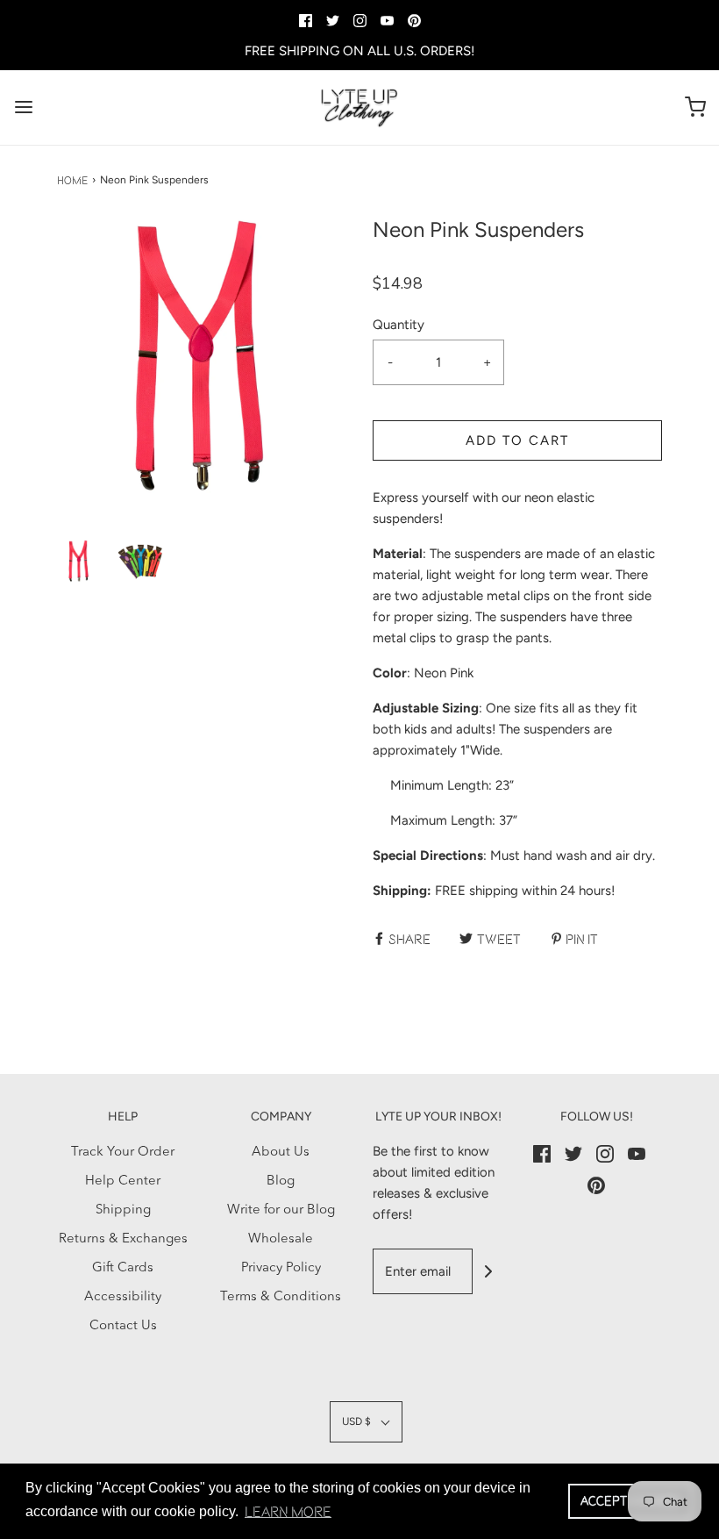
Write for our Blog (281, 1210)
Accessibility (122, 1297)
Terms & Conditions (280, 1297)
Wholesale (280, 1239)
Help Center (122, 1181)
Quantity (398, 325)
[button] (79, 561)
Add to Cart (517, 440)
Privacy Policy (281, 1268)
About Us (281, 1152)
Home (72, 180)
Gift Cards (122, 1268)
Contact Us (123, 1326)
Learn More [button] (288, 1512)
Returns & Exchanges (123, 1239)
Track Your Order (122, 1152)
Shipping (123, 1210)
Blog (281, 1181)
